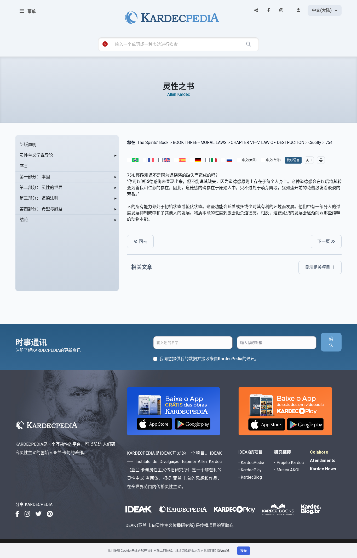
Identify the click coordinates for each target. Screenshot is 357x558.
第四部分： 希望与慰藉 (41, 209)
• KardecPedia (251, 462)
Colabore (319, 452)
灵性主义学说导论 (36, 155)
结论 (24, 219)
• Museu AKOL (287, 469)
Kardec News (323, 468)
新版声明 (28, 144)
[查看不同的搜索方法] (105, 44)
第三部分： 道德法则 (39, 198)
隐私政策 (223, 551)
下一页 (324, 241)
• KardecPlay (250, 469)
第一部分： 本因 (35, 176)
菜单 (31, 11)
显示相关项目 (318, 267)
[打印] (321, 160)
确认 (331, 342)
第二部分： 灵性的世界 (41, 187)
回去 (142, 241)
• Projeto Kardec (289, 462)
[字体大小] (309, 160)
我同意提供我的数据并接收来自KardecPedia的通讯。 (209, 358)
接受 (243, 551)
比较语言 (293, 160)
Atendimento (323, 460)
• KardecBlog (250, 477)
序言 (24, 166)
